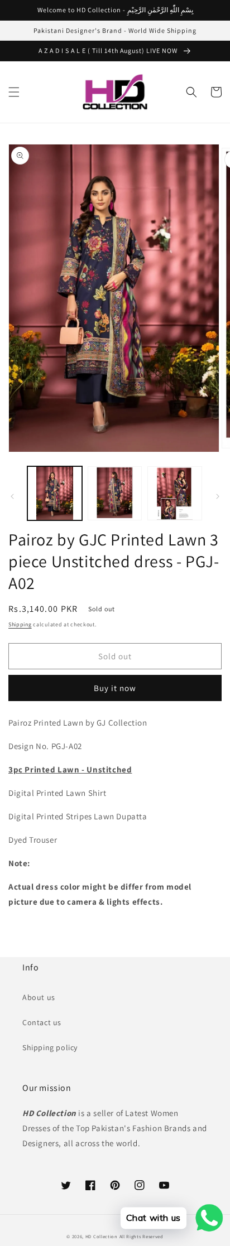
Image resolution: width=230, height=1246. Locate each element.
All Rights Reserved (141, 1236)
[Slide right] (217, 496)
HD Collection (101, 1236)
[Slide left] (12, 496)
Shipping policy (50, 1047)
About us (38, 997)
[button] (14, 92)
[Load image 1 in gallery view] (54, 493)
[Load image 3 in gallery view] (174, 493)
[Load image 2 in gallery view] (115, 493)
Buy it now (115, 688)
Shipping (20, 624)
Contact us (41, 1022)
